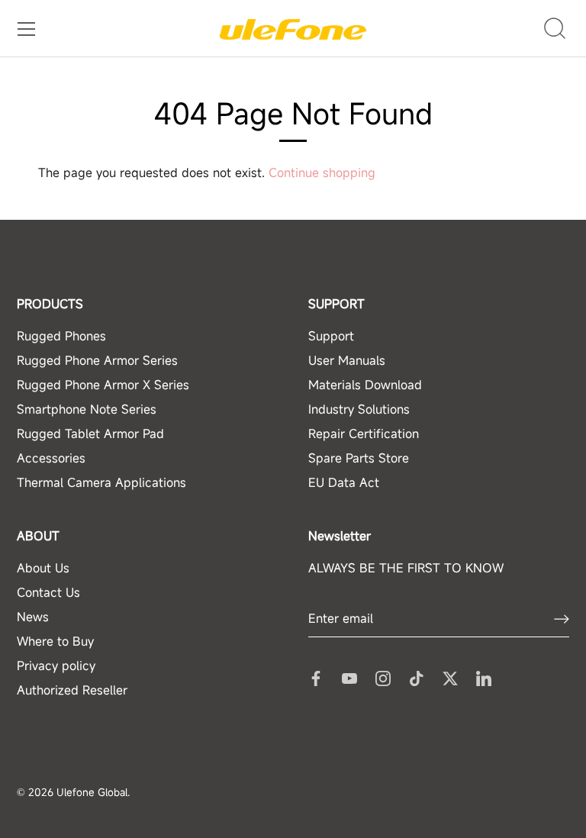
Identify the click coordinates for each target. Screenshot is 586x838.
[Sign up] (561, 619)
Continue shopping (322, 172)
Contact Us (48, 592)
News (33, 616)
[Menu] (26, 29)
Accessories (51, 458)
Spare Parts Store (358, 458)
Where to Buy (55, 641)
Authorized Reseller (72, 690)
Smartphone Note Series (86, 409)
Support (331, 335)
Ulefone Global (91, 792)
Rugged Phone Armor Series (97, 360)
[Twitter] (450, 677)
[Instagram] (383, 677)
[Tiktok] (416, 677)
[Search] (555, 29)
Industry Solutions (359, 409)
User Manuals (346, 360)
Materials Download (365, 384)
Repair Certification (363, 433)
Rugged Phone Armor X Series (103, 384)
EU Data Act (343, 482)
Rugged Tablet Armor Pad (90, 433)
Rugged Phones (61, 335)
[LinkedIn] (483, 677)
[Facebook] (316, 677)
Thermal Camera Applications (101, 482)
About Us (43, 567)
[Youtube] (349, 677)
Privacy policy (56, 665)
